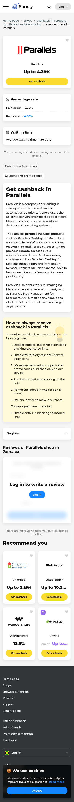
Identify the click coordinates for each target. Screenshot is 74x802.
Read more (56, 782)
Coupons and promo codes (23, 176)
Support (8, 704)
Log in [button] (63, 6)
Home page (11, 679)
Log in (37, 494)
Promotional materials (18, 733)
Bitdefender (54, 579)
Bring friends (12, 727)
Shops (7, 685)
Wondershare (19, 636)
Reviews (8, 698)
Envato (54, 636)
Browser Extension (16, 692)
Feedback (10, 740)
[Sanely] (22, 6)
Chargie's (19, 579)
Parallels (37, 64)
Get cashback (37, 81)
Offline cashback (14, 721)
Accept (37, 790)
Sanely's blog (12, 710)
